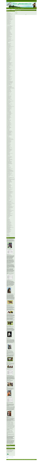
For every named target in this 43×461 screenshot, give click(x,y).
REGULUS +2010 (8, 174)
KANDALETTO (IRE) (9, 114)
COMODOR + (8, 54)
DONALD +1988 (8, 67)
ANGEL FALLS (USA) (9, 21)
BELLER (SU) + (8, 35)
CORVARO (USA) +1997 (9, 55)
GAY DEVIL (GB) (8, 93)
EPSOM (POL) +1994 (9, 74)
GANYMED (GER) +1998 (9, 91)
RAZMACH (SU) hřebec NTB (9, 173)
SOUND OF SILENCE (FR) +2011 (10, 202)
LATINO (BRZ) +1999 (9, 124)
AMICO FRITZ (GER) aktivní (9, 19)
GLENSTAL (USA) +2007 (9, 95)
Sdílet (25, 14)
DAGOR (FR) (8, 61)
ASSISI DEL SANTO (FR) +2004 (10, 26)
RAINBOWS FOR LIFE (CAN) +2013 (10, 171)
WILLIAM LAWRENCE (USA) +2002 (10, 227)
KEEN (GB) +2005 (8, 115)
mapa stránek (27, 459)
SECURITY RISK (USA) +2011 (9, 193)
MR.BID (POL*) (8, 154)
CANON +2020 (8, 47)
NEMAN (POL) (8, 158)
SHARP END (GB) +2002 (9, 195)
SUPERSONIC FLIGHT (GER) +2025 (10, 206)
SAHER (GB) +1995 (9, 184)
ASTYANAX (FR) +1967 (9, 27)
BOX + (7, 42)
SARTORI (8, 188)
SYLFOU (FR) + (8, 208)
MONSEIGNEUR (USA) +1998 (9, 153)
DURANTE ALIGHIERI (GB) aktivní (10, 70)
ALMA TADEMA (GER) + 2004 (9, 18)
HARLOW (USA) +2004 (9, 101)
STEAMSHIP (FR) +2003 (9, 204)
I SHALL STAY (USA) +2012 (9, 107)
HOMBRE (8, 103)
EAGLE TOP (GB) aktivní (9, 71)
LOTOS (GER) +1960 (9, 134)
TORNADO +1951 (8, 212)
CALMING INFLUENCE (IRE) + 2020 (10, 46)
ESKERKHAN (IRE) (9, 75)
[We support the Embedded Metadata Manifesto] (10, 454)
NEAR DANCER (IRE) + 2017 (9, 157)
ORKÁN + (8, 164)
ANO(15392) (8, 446)
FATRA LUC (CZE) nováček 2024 (10, 82)
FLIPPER (8, 85)
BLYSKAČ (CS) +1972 (9, 40)
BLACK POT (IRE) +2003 (9, 38)
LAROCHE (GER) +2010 (9, 123)
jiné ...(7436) (8, 452)
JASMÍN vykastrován (9, 111)
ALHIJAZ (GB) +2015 (9, 17)
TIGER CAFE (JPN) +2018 (9, 211)
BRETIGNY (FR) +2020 (9, 43)
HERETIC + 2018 (8, 102)
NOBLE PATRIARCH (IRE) (9, 161)
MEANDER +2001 (8, 145)
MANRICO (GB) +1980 (9, 140)
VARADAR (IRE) (8, 219)
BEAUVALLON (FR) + (9, 32)
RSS (10, 444)
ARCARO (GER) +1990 (9, 23)
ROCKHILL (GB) (8, 178)
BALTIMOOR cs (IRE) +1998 (9, 28)
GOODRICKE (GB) (8, 97)
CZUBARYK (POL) (8, 60)
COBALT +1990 (8, 53)
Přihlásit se (22, 459)
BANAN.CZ (14, 459)
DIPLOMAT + (8, 66)
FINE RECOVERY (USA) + (9, 84)
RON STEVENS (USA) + (9, 180)
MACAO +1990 (8, 137)
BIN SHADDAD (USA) (9, 37)
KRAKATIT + (8, 119)
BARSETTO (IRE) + (8, 30)
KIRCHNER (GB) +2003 (9, 117)
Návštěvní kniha (8, 235)
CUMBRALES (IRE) (9, 59)
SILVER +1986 (8, 198)
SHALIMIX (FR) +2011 (9, 194)
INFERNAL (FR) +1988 (9, 108)
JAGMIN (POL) (8, 110)
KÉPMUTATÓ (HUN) (9, 116)
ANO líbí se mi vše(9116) (9, 449)
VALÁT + (8, 218)
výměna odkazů (29, 459)
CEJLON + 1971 (8, 51)
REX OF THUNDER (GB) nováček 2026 (10, 177)
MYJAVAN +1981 (8, 155)
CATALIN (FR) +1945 (9, 50)
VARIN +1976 (8, 220)
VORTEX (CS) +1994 (9, 224)
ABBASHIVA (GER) (8, 13)
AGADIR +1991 (8, 14)
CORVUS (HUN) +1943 (9, 56)
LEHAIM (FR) (8, 125)
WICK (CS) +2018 (8, 226)
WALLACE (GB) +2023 (9, 225)
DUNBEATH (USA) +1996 (9, 69)
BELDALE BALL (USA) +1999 (9, 34)
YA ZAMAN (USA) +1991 (9, 229)
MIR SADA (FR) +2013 (9, 150)
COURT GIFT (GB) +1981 (9, 58)
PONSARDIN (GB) (8, 169)
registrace (24, 459)
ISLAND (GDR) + (8, 109)
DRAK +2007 (8, 68)
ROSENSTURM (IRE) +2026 (9, 181)
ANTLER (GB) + (8, 22)
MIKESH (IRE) (8, 148)
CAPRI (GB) (8, 48)
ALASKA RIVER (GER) (9, 16)
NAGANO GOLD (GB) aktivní (9, 156)
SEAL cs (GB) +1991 (9, 190)
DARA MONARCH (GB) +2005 (9, 62)
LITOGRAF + (8, 129)
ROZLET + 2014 (8, 182)
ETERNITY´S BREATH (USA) (9, 76)
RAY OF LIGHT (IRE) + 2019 (9, 172)
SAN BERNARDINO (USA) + (9, 185)
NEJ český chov (8, 234)
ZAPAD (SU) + (8, 232)
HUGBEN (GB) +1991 (9, 105)
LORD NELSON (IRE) (9, 132)
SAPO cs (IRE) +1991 (9, 187)
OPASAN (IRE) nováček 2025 (9, 163)
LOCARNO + (8, 130)
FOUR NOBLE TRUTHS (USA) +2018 (10, 87)
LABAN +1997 (8, 121)
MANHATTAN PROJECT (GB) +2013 (10, 139)
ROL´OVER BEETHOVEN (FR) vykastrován (11, 179)
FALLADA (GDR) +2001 (9, 79)
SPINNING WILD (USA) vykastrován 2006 (10, 203)
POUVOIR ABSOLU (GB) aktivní (10, 170)
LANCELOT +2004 (8, 122)
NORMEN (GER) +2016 (9, 162)
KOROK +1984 (8, 118)
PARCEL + (8, 166)
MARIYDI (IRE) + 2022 (9, 141)
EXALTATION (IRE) (8, 77)
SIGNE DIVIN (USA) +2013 (9, 197)
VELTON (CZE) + (8, 221)
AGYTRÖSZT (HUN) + (9, 15)
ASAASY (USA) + (8, 24)
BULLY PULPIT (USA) (9, 45)
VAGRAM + (8, 217)
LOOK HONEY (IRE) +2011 (9, 131)
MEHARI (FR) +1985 (9, 146)
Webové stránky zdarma (10, 459)
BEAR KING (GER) (8, 31)
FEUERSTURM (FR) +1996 (9, 83)
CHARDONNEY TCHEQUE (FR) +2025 (10, 106)
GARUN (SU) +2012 (9, 92)
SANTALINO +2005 (8, 186)
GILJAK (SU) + (8, 94)
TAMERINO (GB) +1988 (9, 209)
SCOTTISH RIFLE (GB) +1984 (9, 189)
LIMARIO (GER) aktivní (9, 127)
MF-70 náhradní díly (33, 459)
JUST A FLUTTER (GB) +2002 (9, 113)
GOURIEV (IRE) (8, 98)
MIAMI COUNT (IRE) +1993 (9, 147)
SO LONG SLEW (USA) (9, 201)
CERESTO (8, 52)
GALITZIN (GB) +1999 (9, 90)
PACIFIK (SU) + (8, 165)
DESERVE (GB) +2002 (9, 64)
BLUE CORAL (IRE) (9, 39)
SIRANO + (8, 200)
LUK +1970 (8, 135)
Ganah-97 (16, 11)
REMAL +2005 (8, 176)
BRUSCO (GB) (8, 44)
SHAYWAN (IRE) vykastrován (9, 196)
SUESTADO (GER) (8, 205)
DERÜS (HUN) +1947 (9, 63)
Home (35, 0)
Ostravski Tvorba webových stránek (18, 459)
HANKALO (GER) (8, 100)
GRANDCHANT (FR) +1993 (9, 99)
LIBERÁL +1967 (8, 126)
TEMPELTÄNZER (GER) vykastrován (10, 210)
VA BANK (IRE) (8, 216)
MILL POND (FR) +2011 (9, 149)
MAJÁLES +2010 (8, 138)
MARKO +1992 (8, 142)
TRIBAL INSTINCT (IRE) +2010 (9, 213)
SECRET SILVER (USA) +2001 (9, 192)
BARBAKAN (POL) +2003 (9, 29)
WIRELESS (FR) (8, 228)
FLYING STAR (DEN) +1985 (9, 86)
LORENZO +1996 (8, 133)
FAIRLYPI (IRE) (8, 78)
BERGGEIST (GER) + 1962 (9, 36)
